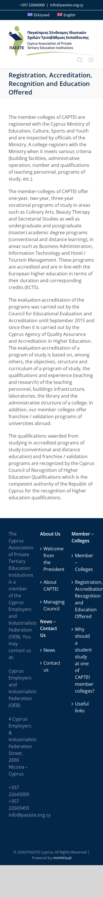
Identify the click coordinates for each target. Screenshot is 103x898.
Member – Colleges (83, 562)
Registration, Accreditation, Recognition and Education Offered (83, 599)
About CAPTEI (50, 585)
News (49, 650)
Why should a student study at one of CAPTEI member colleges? (83, 660)
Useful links (82, 707)
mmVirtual (62, 857)
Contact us (51, 666)
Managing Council (51, 605)
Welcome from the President (51, 559)
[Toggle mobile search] (80, 60)
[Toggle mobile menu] (91, 60)
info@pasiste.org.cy (66, 4)
